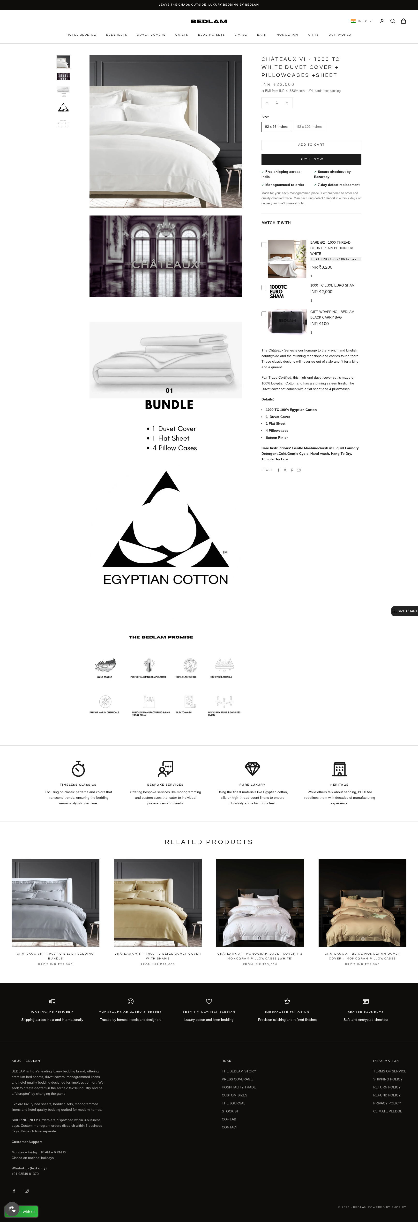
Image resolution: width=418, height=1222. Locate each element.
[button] (404, 611)
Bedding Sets (211, 34)
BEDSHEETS (116, 34)
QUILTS (181, 34)
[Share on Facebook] (278, 470)
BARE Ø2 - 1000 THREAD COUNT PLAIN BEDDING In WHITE (331, 248)
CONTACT (230, 1127)
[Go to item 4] (63, 108)
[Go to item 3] (63, 91)
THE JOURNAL (233, 1103)
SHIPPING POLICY (388, 1079)
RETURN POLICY (387, 1087)
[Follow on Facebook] (14, 1190)
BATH (262, 34)
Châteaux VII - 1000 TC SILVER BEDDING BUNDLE (55, 956)
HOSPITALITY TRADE (239, 1087)
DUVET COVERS (151, 34)
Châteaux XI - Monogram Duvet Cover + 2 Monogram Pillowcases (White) (260, 956)
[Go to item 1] (63, 62)
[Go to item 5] (63, 124)
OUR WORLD (340, 34)
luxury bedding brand (69, 1071)
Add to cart (311, 144)
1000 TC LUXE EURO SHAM (332, 285)
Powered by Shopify (387, 1207)
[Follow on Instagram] (26, 1190)
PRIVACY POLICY (387, 1103)
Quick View (287, 278)
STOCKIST (230, 1111)
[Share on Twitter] (285, 470)
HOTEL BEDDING (82, 34)
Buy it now (311, 159)
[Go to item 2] (63, 76)
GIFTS (313, 34)
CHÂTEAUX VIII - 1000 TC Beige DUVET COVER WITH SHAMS (158, 956)
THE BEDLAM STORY (239, 1071)
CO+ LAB (229, 1119)
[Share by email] (299, 470)
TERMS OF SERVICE (389, 1071)
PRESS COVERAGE (237, 1079)
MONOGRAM (287, 34)
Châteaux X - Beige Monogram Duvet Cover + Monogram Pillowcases (362, 956)
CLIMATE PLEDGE (387, 1111)
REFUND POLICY (387, 1095)
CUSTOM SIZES (234, 1095)
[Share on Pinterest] (292, 470)
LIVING (241, 34)
